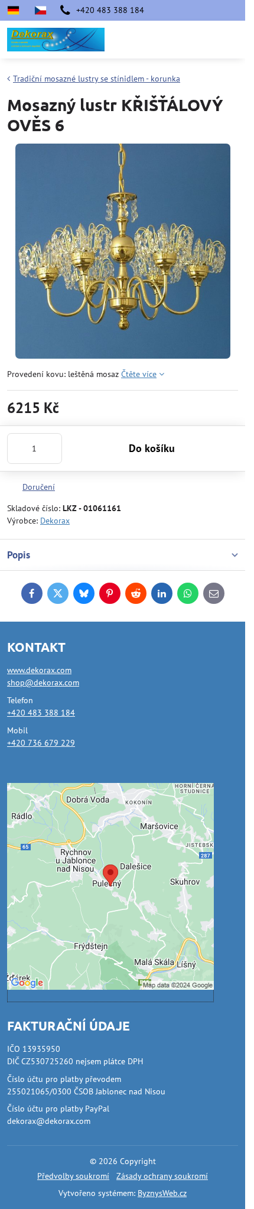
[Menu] (231, 39)
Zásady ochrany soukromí (162, 1176)
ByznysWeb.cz (162, 1193)
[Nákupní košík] (202, 39)
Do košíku (152, 448)
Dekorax (55, 520)
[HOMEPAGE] (40, 10)
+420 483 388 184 (41, 712)
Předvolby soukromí (73, 1176)
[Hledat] (174, 39)
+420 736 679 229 (41, 742)
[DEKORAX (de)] (17, 10)
